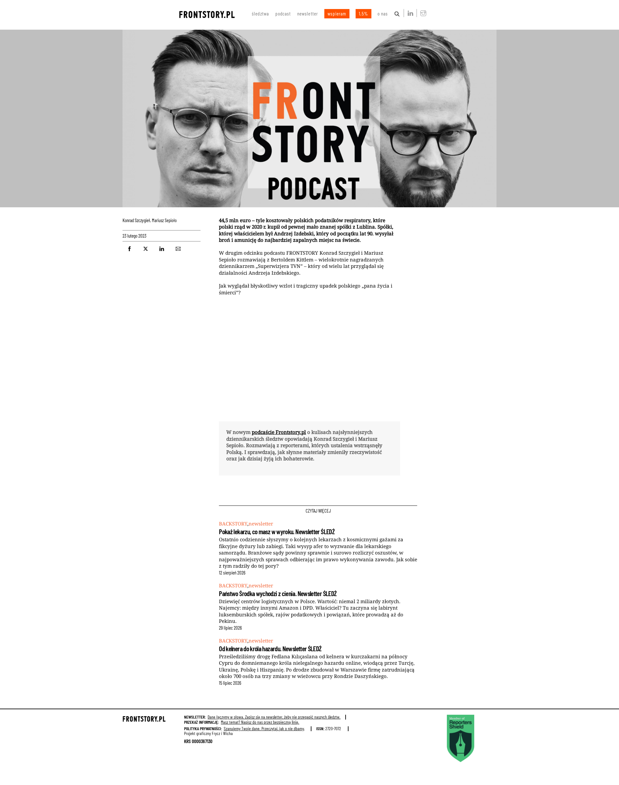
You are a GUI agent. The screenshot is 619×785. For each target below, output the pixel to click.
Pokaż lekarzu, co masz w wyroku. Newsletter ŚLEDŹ (277, 531)
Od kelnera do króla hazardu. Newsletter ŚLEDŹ (270, 648)
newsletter (307, 13)
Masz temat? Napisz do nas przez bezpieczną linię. (260, 722)
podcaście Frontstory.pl (279, 432)
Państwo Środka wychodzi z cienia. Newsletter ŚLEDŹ (278, 593)
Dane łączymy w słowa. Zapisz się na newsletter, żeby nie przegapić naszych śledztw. (274, 717)
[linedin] (409, 13)
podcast (283, 13)
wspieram (337, 13)
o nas (383, 13)
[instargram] (422, 13)
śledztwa (260, 13)
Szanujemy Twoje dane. (264, 728)
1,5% (363, 13)
